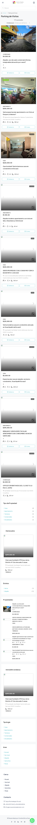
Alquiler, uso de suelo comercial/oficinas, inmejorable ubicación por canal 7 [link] (21, 605)
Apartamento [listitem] (8, 511)
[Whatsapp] (32, 820)
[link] (18, 38)
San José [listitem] (7, 755)
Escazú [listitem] (6, 752)
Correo (28, 73)
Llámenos (11, 73)
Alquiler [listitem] (6, 591)
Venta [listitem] (6, 588)
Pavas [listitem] (6, 763)
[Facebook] (12, 822)
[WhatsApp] (25, 822)
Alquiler (32, 27)
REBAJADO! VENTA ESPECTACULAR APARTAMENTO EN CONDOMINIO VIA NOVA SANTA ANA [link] (17, 433)
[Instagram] (15, 822)
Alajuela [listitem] (6, 758)
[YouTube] (22, 822)
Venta (32, 79)
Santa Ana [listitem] (7, 761)
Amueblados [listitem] (8, 519)
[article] (18, 555)
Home (4, 13)
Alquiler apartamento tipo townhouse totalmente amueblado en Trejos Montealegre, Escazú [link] (22, 638)
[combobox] (22, 23)
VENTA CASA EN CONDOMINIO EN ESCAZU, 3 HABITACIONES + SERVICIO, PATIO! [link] (21, 619)
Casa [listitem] (5, 508)
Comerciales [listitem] (8, 517)
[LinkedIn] (18, 822)
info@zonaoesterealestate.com (14, 807)
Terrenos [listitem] (7, 514)
